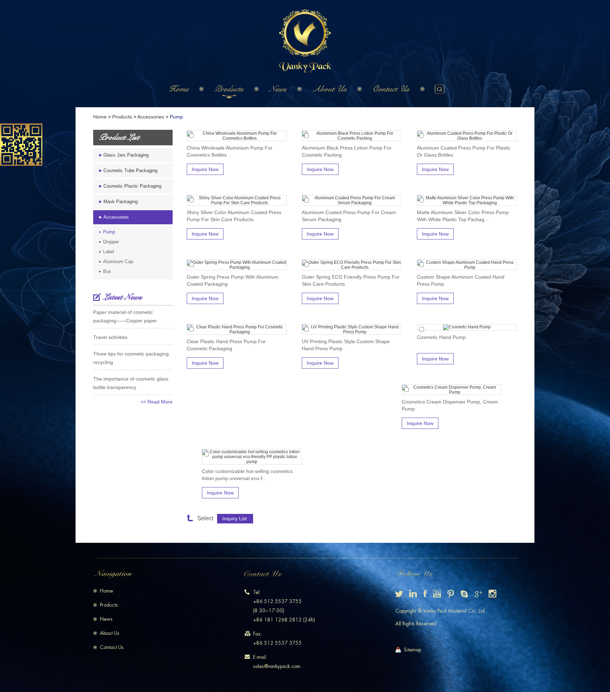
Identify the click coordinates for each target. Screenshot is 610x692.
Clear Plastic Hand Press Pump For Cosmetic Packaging (226, 345)
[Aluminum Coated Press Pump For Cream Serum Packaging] (352, 200)
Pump (176, 117)
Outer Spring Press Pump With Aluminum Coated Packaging (233, 280)
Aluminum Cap (118, 261)
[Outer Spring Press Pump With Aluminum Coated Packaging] (237, 265)
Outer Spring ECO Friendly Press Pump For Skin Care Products (351, 280)
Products (229, 89)
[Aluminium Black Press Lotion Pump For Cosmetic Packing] (352, 135)
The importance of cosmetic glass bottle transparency (130, 383)
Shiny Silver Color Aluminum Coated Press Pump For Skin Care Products (234, 216)
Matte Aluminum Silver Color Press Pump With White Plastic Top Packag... (463, 216)
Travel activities (110, 337)
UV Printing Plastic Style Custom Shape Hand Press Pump (346, 345)
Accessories (150, 117)
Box (107, 271)
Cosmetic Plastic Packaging (132, 186)
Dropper (111, 241)
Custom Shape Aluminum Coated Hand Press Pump (460, 280)
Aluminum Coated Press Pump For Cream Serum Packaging (349, 216)
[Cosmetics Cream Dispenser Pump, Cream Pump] (452, 389)
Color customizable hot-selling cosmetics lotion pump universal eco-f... (247, 474)
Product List (119, 137)
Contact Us (390, 89)
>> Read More (156, 402)
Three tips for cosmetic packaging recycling (131, 358)
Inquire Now (205, 169)
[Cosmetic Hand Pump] (467, 327)
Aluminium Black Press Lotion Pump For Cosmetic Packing (346, 151)
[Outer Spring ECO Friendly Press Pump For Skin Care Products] (352, 265)
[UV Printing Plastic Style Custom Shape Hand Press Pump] (352, 329)
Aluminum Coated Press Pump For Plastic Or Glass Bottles (463, 151)
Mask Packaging (120, 201)
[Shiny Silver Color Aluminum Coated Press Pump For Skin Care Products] (237, 200)
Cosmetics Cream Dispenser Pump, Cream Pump (450, 405)
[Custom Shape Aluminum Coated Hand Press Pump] (467, 265)
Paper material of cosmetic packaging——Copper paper (125, 316)
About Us (329, 89)
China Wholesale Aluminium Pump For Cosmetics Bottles (230, 151)
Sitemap (412, 649)
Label (108, 251)
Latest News (122, 297)
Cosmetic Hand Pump (441, 337)
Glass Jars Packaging (126, 155)
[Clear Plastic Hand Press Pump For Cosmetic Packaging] (237, 329)
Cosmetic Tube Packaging (130, 170)
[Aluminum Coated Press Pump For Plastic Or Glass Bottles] (467, 135)
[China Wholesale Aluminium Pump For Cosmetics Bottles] (237, 135)
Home (179, 89)
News (278, 89)
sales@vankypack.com (276, 666)
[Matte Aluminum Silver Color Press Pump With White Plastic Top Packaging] (467, 200)
